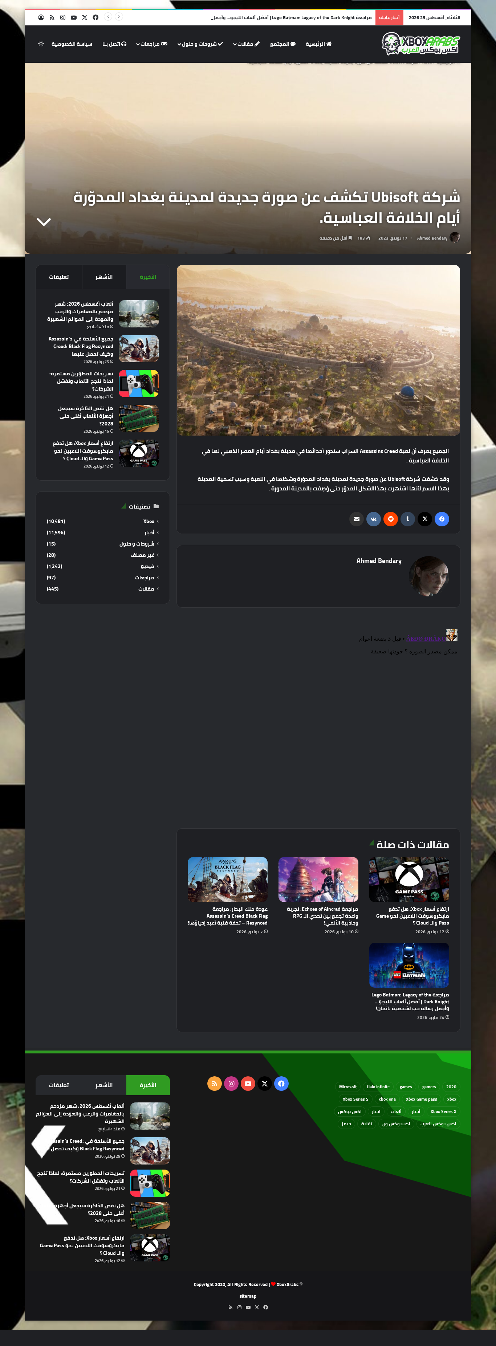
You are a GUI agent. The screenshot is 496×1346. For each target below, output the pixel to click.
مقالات (246, 44)
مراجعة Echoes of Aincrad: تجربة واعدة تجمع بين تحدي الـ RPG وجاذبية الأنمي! (322, 915)
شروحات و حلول (200, 44)
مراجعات (151, 44)
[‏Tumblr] (408, 519)
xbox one (387, 1099)
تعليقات (59, 277)
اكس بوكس (350, 1111)
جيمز (346, 1123)
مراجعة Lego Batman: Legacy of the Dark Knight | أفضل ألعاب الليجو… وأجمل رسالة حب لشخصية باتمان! (264, 17)
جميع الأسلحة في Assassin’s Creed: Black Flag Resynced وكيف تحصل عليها (81, 346)
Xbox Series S (356, 1099)
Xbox (148, 521)
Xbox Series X (443, 1111)
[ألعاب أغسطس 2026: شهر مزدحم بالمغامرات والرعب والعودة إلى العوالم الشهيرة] (139, 313)
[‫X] (425, 519)
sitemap (248, 1296)
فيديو (147, 566)
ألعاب (396, 1111)
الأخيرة (148, 277)
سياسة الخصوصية (72, 44)
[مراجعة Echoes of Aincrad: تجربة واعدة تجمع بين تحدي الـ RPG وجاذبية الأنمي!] (318, 879)
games (406, 1086)
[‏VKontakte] (373, 519)
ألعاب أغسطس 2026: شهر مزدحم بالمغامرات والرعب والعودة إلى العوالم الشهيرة (80, 311)
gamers (429, 1086)
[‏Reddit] (390, 519)
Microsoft (348, 1086)
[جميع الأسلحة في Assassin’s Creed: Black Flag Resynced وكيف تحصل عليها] (139, 348)
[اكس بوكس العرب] (421, 44)
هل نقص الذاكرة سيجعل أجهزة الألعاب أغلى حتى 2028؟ (85, 416)
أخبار (149, 533)
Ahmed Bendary (432, 238)
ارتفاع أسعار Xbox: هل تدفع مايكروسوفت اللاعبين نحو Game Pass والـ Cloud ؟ (412, 915)
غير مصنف (142, 555)
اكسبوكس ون (396, 1123)
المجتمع (280, 44)
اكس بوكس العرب (438, 1123)
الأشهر (104, 277)
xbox (451, 1099)
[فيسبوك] (442, 519)
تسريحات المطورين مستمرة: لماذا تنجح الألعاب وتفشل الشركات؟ (81, 381)
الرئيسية (316, 44)
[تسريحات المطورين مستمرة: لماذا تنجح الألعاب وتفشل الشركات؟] (139, 383)
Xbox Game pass (421, 1099)
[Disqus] (318, 717)
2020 (451, 1086)
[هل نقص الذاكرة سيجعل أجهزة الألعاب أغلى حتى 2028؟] (139, 418)
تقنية (366, 1123)
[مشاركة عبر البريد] (356, 519)
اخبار (376, 1111)
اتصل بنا (111, 44)
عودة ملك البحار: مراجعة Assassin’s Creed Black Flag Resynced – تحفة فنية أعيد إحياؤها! (228, 915)
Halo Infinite (378, 1086)
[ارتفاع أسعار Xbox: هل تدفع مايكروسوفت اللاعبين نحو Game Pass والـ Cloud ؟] (409, 879)
